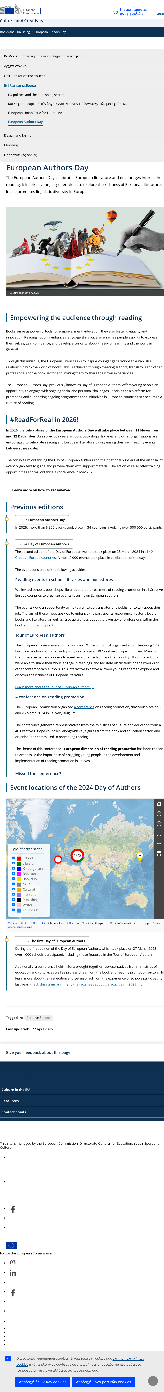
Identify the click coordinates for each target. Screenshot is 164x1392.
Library (28, 863)
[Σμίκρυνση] (159, 824)
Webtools (13, 923)
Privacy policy (18, 1340)
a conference (84, 707)
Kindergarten (33, 868)
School (28, 858)
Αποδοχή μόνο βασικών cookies (103, 1382)
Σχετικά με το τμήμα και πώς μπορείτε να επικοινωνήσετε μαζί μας (60, 1182)
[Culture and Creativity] (23, 9)
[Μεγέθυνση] (159, 814)
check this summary (45, 984)
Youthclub (30, 910)
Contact (14, 1321)
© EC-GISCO (28, 923)
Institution (30, 894)
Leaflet (41, 923)
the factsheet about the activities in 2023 (104, 984)
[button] (115, 11)
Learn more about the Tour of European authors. (53, 687)
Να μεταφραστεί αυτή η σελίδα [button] (133, 12)
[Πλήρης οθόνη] (159, 834)
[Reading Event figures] (159, 844)
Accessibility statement (26, 1158)
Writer (27, 905)
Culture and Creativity (34, 1131)
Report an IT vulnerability (27, 1328)
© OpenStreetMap (76, 923)
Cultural (29, 889)
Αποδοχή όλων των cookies (42, 1382)
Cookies (14, 1336)
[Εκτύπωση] (159, 854)
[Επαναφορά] (159, 804)
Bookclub (30, 879)
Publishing (31, 900)
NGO (26, 884)
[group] (80, 859)
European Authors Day (50, 32)
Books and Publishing (15, 32)
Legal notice (17, 1344)
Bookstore (30, 874)
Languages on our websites (29, 1332)
